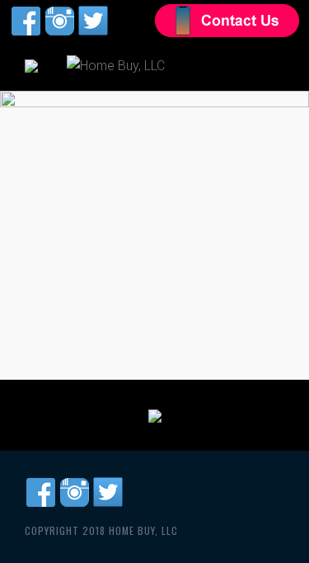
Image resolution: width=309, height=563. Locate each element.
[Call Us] (155, 415)
